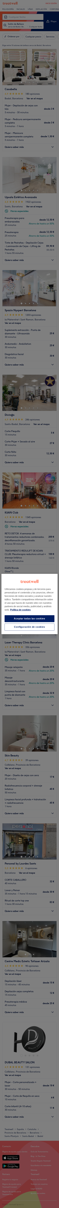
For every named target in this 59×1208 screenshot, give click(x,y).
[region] (29, 604)
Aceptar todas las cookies (29, 618)
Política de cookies (20, 610)
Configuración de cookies (29, 627)
